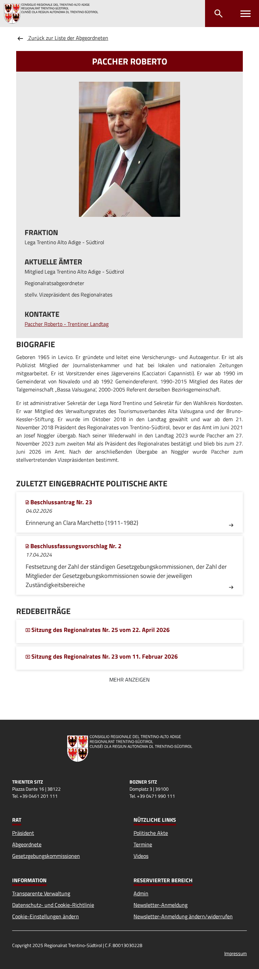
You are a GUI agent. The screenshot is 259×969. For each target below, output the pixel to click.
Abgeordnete (26, 844)
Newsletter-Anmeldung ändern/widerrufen (183, 916)
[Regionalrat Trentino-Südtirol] (54, 13)
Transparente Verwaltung (41, 893)
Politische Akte (151, 833)
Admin (141, 893)
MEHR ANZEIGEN (129, 679)
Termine (143, 844)
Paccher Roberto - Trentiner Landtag (67, 324)
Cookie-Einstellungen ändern (45, 916)
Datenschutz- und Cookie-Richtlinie (53, 905)
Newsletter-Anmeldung (161, 905)
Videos (141, 856)
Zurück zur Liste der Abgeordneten (67, 38)
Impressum (235, 953)
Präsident (23, 833)
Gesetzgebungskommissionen (46, 856)
